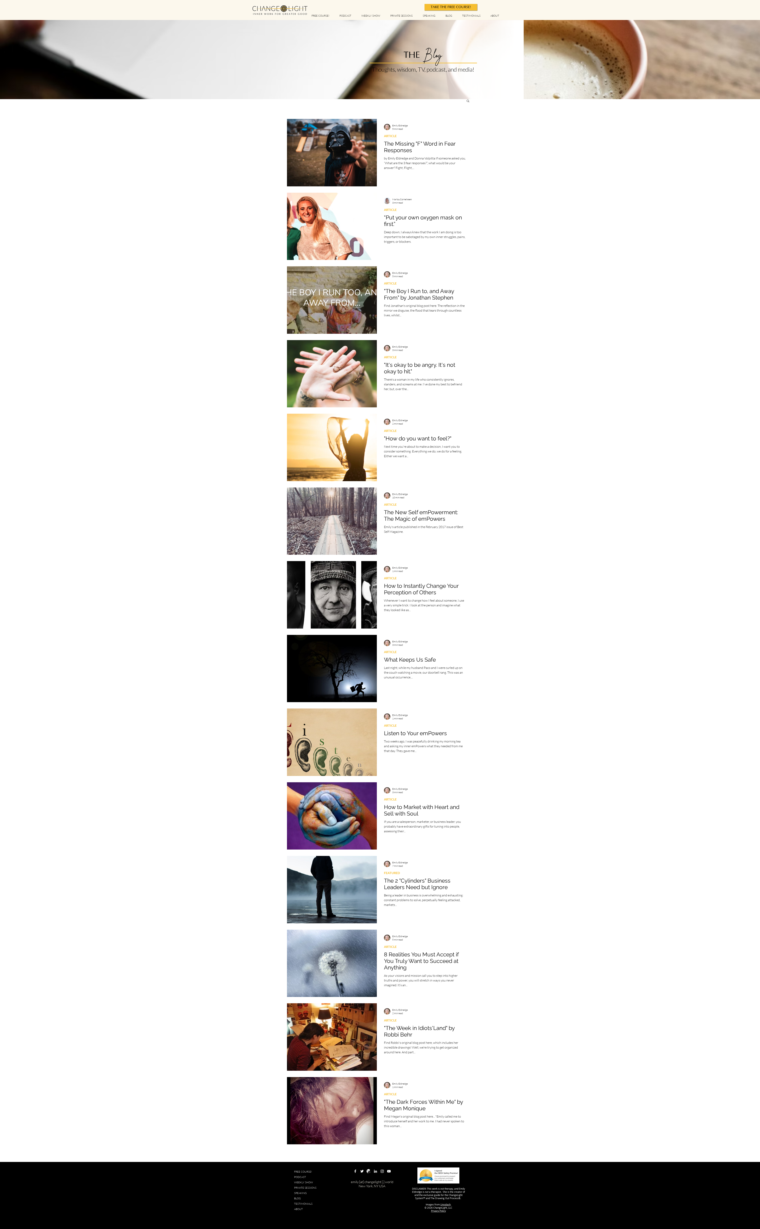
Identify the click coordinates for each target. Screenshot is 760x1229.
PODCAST (300, 1177)
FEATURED (392, 873)
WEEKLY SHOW (303, 1182)
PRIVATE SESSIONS (305, 1187)
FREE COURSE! (303, 1171)
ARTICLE (390, 136)
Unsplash (445, 1204)
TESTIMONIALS (303, 1203)
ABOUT (298, 1209)
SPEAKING (300, 1193)
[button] (468, 101)
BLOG (297, 1198)
